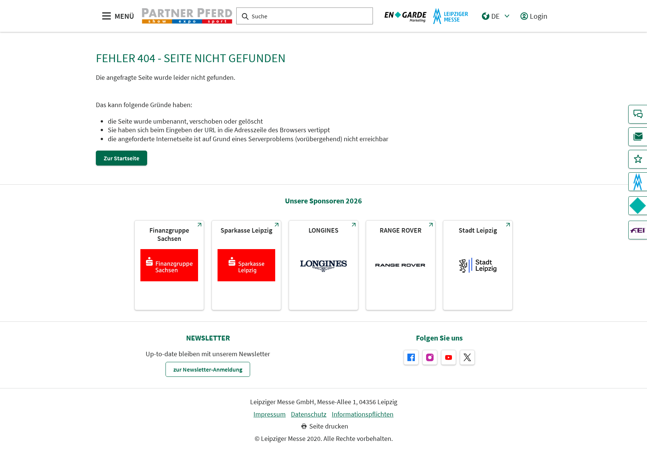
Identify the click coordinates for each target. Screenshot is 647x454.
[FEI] (637, 230)
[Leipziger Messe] (426, 16)
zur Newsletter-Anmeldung (207, 369)
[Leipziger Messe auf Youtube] (448, 357)
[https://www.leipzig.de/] (477, 265)
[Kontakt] (637, 114)
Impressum (269, 414)
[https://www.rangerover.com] (400, 265)
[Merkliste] (637, 159)
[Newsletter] (637, 136)
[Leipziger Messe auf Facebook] (411, 357)
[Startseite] (187, 16)
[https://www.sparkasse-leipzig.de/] (246, 265)
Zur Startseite (121, 158)
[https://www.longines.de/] (323, 265)
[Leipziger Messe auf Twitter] (467, 357)
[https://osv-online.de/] (169, 265)
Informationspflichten (363, 414)
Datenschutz (308, 414)
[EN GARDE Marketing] (637, 205)
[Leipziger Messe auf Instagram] (429, 357)
